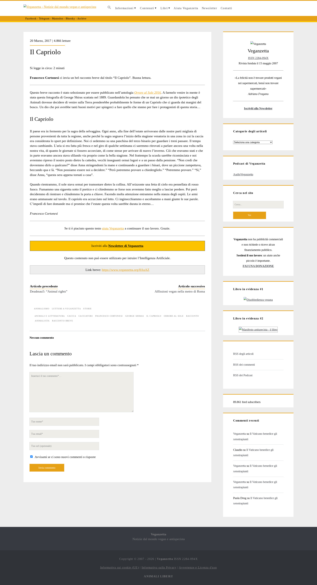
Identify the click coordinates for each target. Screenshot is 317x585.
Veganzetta (239, 433)
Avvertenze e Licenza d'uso (198, 567)
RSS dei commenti (244, 364)
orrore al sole (174, 316)
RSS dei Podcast (242, 375)
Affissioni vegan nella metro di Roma (180, 291)
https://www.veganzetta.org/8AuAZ (125, 270)
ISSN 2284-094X (258, 58)
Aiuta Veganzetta (186, 8)
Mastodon (57, 18)
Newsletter (209, 8)
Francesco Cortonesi (109, 316)
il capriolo (153, 316)
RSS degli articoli (243, 353)
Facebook (31, 18)
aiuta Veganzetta (113, 228)
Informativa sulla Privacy (159, 567)
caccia (71, 316)
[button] (109, 8)
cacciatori (86, 316)
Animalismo (41, 309)
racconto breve (62, 321)
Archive (81, 18)
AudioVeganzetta (243, 174)
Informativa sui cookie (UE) (119, 567)
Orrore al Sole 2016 (147, 92)
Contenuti (147, 8)
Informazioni (124, 8)
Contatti (226, 8)
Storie (87, 309)
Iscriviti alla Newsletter (258, 108)
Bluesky (70, 18)
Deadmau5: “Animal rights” (48, 291)
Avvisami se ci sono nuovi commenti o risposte (65, 457)
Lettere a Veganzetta (66, 309)
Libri (164, 8)
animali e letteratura (49, 316)
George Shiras (134, 316)
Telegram (44, 18)
